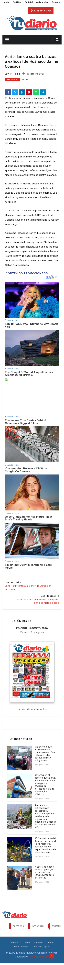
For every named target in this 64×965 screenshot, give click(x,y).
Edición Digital (42, 946)
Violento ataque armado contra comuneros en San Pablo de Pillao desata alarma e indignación (45, 753)
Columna (14, 942)
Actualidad (42, 2)
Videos (50, 942)
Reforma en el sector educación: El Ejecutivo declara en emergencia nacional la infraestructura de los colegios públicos (45, 784)
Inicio (6, 2)
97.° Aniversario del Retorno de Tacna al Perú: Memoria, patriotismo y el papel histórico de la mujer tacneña (45, 845)
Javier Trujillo (12, 74)
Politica (17, 2)
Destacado (12, 79)
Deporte (56, 2)
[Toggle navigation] (6, 39)
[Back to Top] (52, 956)
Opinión (27, 942)
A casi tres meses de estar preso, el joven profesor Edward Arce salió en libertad (44, 872)
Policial (29, 2)
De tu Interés (21, 946)
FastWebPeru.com (39, 956)
